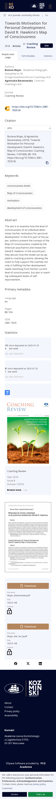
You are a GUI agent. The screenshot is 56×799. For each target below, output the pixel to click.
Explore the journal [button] (46, 45)
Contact (8, 707)
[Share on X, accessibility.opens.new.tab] (28, 663)
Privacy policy (11, 711)
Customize (7, 788)
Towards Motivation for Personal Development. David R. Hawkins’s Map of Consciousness (47, 15)
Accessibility (11, 715)
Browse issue (14, 489)
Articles (36, 15)
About (7, 703)
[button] (28, 56)
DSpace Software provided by (22, 763)
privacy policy (39, 784)
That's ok (40, 794)
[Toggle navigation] (50, 6)
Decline (14, 794)
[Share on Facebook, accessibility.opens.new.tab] (15, 663)
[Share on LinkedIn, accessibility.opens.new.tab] (40, 663)
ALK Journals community (20, 15)
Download (30, 585)
